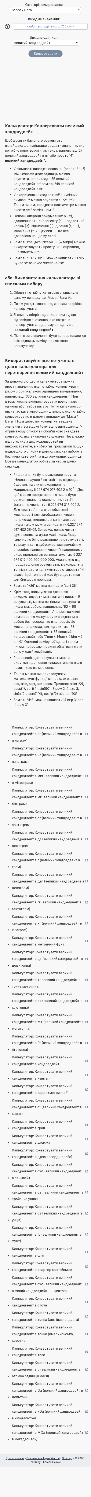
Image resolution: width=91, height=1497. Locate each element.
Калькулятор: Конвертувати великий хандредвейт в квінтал (42, 1075)
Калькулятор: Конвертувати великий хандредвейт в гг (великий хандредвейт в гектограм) (46, 902)
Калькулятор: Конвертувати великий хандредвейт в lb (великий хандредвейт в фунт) (46, 1234)
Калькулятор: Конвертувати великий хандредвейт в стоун (42, 1302)
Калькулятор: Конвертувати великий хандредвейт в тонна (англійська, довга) (45, 1316)
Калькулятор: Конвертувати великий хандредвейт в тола (42, 1351)
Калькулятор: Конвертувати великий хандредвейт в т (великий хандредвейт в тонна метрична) (46, 979)
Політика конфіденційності (43, 1458)
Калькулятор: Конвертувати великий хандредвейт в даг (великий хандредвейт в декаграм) (48, 881)
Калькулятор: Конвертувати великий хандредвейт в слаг (42, 1252)
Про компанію (15, 1458)
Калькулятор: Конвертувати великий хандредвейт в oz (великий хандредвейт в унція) (47, 1213)
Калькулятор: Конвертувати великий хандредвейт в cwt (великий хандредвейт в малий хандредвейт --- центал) (47, 1284)
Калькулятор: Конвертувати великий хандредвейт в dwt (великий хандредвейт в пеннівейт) (47, 1171)
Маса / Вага (57, 298)
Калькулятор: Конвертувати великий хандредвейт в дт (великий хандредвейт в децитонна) (47, 958)
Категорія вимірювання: (44, 5)
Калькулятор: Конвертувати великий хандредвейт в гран (42, 1125)
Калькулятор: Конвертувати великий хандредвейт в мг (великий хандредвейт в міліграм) (47, 797)
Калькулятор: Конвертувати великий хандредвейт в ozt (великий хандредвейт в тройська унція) (48, 1192)
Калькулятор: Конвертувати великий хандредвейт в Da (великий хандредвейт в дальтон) (47, 1390)
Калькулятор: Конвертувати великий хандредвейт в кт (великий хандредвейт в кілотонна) (47, 1001)
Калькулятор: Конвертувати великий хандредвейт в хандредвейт (42, 1060)
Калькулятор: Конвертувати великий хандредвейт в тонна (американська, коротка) (43, 1334)
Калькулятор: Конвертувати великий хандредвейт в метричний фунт (42, 941)
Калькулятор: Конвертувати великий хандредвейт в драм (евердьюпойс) (42, 1153)
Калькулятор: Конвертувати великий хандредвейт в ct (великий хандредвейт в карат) (47, 1107)
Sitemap (67, 1458)
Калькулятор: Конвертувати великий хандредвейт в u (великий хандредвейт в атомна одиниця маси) (46, 1369)
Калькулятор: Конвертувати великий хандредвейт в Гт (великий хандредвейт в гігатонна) (47, 1043)
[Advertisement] (45, 90)
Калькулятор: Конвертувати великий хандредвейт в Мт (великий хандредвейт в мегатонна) (48, 1021)
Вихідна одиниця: (44, 38)
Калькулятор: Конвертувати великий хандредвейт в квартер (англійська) (42, 1266)
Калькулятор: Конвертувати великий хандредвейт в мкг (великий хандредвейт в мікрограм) (47, 776)
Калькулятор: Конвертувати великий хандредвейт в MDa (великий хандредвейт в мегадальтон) (47, 1432)
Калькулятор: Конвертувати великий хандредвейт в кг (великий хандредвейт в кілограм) (47, 923)
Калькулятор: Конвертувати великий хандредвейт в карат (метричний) (42, 1089)
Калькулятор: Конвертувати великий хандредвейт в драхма (42, 1139)
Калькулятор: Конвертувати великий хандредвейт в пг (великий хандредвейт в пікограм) (47, 734)
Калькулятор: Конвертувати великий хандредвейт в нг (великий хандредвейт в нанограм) (47, 755)
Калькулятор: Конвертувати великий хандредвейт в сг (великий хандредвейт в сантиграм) (47, 818)
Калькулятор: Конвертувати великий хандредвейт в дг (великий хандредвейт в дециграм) (47, 839)
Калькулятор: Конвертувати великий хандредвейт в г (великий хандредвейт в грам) (46, 860)
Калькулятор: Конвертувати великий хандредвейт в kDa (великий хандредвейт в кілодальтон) (47, 1411)
